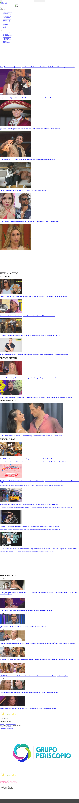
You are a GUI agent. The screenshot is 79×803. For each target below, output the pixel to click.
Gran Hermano (6, 17)
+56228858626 (8, 726)
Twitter (5, 27)
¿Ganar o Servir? (7, 16)
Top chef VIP (6, 20)
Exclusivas (5, 13)
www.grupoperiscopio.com (6, 728)
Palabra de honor (7, 19)
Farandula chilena (7, 12)
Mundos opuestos (7, 15)
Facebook (5, 24)
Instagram (5, 26)
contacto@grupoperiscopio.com (8, 724)
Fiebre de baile (6, 21)
